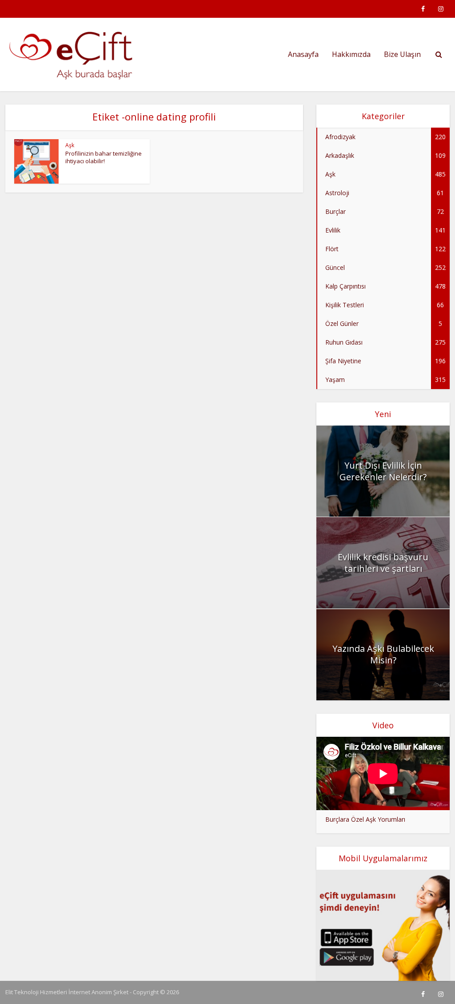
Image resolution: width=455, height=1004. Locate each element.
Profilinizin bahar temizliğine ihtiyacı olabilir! (103, 157)
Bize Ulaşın (402, 54)
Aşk (69, 145)
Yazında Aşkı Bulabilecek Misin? (383, 654)
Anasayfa (303, 54)
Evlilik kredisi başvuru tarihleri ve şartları (383, 562)
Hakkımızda (351, 54)
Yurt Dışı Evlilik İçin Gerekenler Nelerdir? (383, 471)
